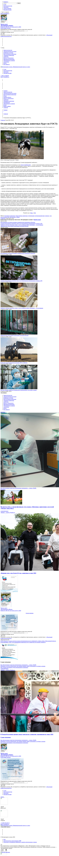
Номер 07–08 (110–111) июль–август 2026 (11, 26)
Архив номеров (7, 8)
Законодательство (7, 50)
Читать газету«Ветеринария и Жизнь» (7, 25)
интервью (3, 412)
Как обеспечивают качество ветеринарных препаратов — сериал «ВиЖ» (18, 488)
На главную (3, 392)
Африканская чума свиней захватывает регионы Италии (14, 226)
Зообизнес (5, 56)
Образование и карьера (9, 60)
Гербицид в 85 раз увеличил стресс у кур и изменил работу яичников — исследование (22, 224)
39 (1, 785)
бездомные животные (9, 215)
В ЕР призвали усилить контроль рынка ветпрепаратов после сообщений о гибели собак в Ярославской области (28, 641)
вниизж (47, 215)
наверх (3, 796)
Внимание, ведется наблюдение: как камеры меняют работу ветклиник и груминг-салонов (23, 666)
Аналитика (6, 61)
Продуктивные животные (9, 54)
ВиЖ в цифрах (7, 106)
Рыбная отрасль (7, 97)
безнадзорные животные (22, 215)
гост (51, 215)
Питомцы (3, 489)
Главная (5, 110)
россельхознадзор (5, 217)
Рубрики (5, 1)
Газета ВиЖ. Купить (6, 28)
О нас (4, 4)
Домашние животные (8, 55)
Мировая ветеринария (8, 59)
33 (3, 33)
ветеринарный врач (40, 215)
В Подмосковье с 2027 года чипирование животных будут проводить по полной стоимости (23, 642)
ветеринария (31, 215)
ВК (35, 213)
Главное (5, 90)
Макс (31, 213)
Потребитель (6, 102)
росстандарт (13, 217)
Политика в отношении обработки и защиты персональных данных (20, 842)
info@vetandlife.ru (5, 13)
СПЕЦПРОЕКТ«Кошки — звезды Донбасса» (8, 512)
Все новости (6, 64)
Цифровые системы (8, 52)
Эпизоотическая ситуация (9, 51)
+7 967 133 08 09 (5, 75)
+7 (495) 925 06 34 (5, 823)
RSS (4, 839)
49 (1, 635)
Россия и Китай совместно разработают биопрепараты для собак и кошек (19, 390)
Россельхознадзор (7, 5)
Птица (5, 95)
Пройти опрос (37, 219)
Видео (5, 63)
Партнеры (5, 7)
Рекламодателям (7, 9)
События (5, 107)
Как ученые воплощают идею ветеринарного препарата (14, 667)
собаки (18, 217)
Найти (19, 3)
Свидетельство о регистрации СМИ (12, 840)
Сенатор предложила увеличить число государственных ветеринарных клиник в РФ (21, 223)
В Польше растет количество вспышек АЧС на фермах (14, 362)
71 (4, 635)
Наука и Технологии (8, 58)
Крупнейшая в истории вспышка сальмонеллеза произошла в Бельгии (18, 222)
